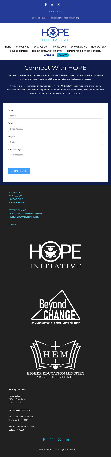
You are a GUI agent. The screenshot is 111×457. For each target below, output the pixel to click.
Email (10, 123)
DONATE (63, 55)
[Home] (55, 34)
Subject (11, 136)
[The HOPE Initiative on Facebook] (46, 4)
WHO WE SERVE (79, 46)
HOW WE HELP (98, 46)
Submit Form (19, 171)
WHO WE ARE (22, 46)
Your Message (14, 149)
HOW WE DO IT (59, 46)
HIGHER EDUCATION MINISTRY (47, 51)
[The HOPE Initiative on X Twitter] (58, 4)
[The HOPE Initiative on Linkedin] (65, 4)
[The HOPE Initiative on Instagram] (52, 4)
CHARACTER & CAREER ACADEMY (84, 51)
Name (10, 110)
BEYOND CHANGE (19, 51)
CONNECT (49, 55)
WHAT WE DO (40, 46)
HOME (8, 46)
